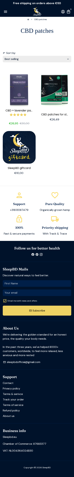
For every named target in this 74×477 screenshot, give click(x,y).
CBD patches (40, 19)
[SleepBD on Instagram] (41, 254)
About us (8, 416)
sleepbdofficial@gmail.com (21, 362)
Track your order (13, 399)
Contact (8, 383)
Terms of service (13, 405)
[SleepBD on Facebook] (32, 254)
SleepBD (46, 467)
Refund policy (11, 410)
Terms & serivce (13, 394)
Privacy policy (11, 388)
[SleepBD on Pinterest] (37, 254)
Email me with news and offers (22, 300)
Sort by (9, 53)
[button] (18, 115)
